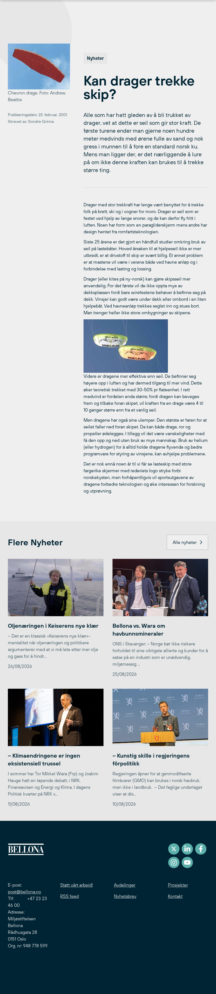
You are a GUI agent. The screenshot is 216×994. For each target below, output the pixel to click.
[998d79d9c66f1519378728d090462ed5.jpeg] (146, 346)
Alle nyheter (185, 542)
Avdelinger (124, 884)
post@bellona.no (24, 891)
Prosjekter (178, 884)
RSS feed (69, 896)
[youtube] (187, 862)
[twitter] (173, 849)
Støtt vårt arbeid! (76, 884)
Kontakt (175, 896)
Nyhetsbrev (125, 896)
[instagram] (173, 862)
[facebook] (200, 849)
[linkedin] (187, 849)
